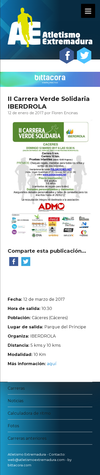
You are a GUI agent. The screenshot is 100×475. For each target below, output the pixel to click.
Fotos (13, 425)
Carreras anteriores (27, 438)
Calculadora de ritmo (29, 413)
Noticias (15, 400)
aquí (51, 363)
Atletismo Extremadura (27, 454)
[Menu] (88, 11)
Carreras (16, 388)
